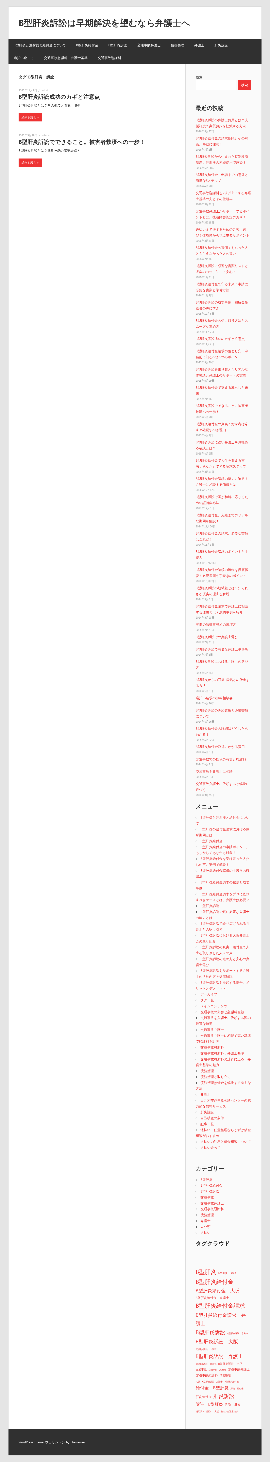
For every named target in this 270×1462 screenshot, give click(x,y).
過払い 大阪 (212, 1411)
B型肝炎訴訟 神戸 (230, 1364)
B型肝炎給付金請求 (220, 1305)
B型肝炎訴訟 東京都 (206, 1364)
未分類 (205, 1227)
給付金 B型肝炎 (212, 1387)
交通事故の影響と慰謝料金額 (222, 1012)
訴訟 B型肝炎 (209, 1404)
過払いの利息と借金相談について (225, 1141)
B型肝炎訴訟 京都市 (237, 1333)
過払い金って (24, 58)
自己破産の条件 (212, 1118)
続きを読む (29, 117)
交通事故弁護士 (149, 45)
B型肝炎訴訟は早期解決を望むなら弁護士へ (104, 22)
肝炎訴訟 (221, 45)
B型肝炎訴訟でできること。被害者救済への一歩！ (82, 141)
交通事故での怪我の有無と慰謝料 (221, 759)
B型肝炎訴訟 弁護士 (219, 1356)
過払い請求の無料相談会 (214, 698)
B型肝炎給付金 (87, 45)
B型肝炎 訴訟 (227, 1273)
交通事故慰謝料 (109, 58)
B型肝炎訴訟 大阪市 (206, 1349)
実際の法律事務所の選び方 (216, 624)
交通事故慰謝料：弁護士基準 (66, 58)
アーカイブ (208, 994)
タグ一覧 (207, 1000)
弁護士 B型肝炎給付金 (227, 1381)
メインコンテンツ (213, 1006)
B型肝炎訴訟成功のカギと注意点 (59, 96)
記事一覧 (207, 1124)
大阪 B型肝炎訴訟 (205, 1381)
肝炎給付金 (203, 1397)
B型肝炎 (206, 1179)
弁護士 (199, 45)
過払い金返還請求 (229, 1411)
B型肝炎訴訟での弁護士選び (217, 637)
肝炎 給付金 (237, 1388)
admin (45, 90)
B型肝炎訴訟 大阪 (217, 1341)
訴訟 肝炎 (233, 1405)
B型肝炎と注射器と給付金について (40, 45)
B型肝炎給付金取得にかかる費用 (220, 747)
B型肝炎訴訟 (117, 45)
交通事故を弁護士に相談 (214, 771)
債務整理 (177, 45)
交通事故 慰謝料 (217, 1369)
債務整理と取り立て (215, 1077)
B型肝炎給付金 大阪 (217, 1290)
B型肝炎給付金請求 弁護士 (221, 1319)
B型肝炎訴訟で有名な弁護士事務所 (222, 649)
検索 (199, 77)
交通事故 (207, 1197)
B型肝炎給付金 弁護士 (212, 1298)
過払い (205, 1232)
